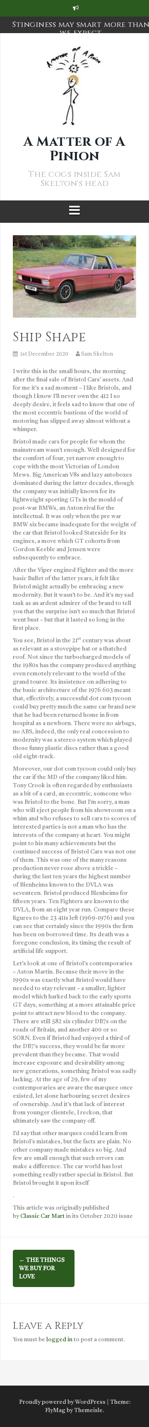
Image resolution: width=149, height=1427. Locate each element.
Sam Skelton (97, 354)
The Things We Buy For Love (42, 1268)
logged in (59, 1340)
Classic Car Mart (42, 1216)
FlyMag (55, 1410)
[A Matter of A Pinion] (74, 90)
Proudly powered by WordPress (62, 1402)
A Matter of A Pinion (74, 149)
